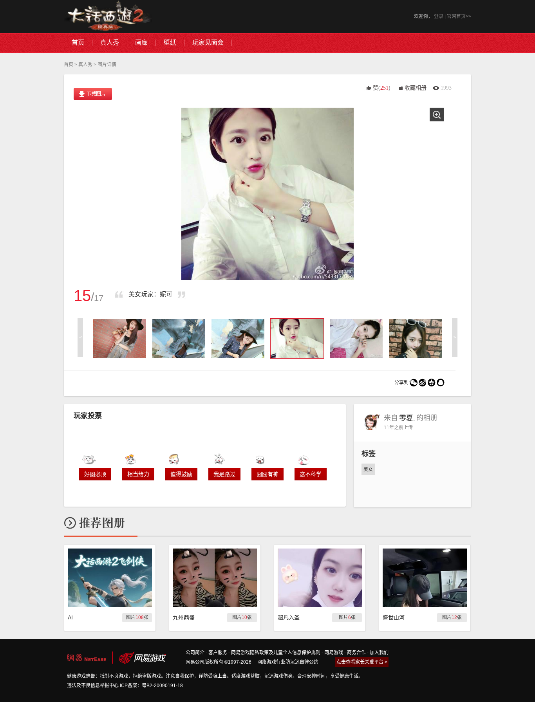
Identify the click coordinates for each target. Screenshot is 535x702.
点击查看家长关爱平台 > (361, 662)
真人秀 (85, 64)
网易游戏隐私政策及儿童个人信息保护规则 (275, 652)
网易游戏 (333, 652)
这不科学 (311, 474)
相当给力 (138, 474)
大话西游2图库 (108, 16)
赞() (381, 88)
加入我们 (379, 652)
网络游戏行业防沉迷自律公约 (287, 662)
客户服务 (217, 652)
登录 (438, 16)
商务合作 (356, 652)
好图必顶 (95, 474)
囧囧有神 (267, 474)
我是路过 (224, 474)
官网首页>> (459, 16)
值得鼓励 (181, 474)
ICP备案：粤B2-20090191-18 (151, 685)
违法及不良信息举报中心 (93, 685)
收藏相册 (416, 88)
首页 (68, 64)
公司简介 (195, 652)
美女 (368, 469)
